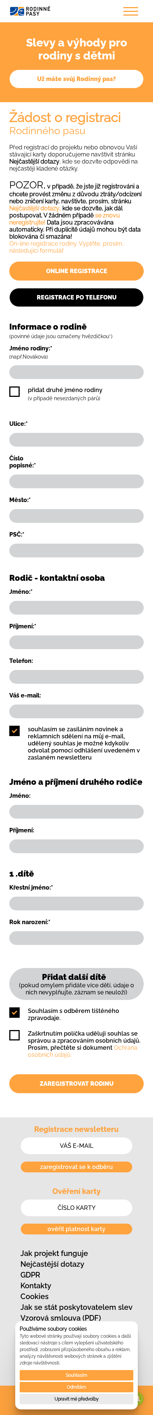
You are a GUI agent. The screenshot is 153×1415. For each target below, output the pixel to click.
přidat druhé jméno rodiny (65, 393)
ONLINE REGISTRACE (76, 271)
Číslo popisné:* (22, 462)
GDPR (30, 1274)
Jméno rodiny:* (30, 352)
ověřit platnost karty (76, 1229)
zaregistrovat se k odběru (76, 1166)
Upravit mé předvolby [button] (77, 1399)
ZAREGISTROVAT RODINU (77, 1083)
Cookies (34, 1296)
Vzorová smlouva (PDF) (60, 1318)
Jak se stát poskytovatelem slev (76, 1307)
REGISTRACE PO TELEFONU (77, 297)
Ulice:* (18, 423)
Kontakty (35, 1285)
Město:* (20, 499)
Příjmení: (21, 830)
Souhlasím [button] (76, 1375)
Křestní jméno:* (31, 887)
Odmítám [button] (76, 1387)
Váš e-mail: (25, 695)
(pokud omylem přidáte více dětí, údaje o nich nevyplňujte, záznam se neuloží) (76, 984)
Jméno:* (21, 591)
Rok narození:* (30, 922)
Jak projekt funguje (54, 1253)
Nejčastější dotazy (52, 1264)
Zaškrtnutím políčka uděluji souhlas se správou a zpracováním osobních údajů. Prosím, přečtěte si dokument (84, 1044)
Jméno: (19, 795)
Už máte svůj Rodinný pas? (76, 78)
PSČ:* (17, 534)
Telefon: (21, 660)
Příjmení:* (22, 626)
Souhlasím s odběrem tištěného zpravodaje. (73, 1014)
